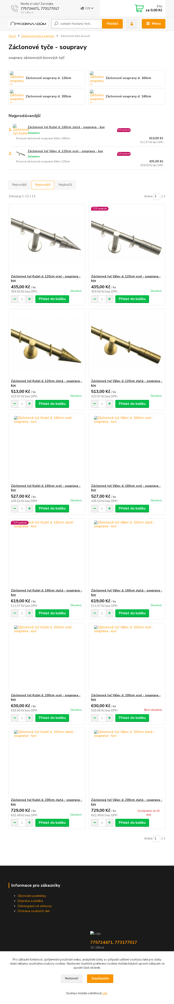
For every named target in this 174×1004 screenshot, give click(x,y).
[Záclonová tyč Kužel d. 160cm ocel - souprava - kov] (47, 449)
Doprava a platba (30, 901)
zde (104, 993)
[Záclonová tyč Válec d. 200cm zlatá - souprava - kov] (127, 763)
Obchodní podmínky (32, 896)
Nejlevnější (43, 185)
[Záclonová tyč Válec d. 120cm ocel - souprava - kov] (127, 239)
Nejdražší (65, 185)
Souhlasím (100, 978)
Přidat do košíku (52, 299)
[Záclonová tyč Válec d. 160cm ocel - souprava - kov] (127, 449)
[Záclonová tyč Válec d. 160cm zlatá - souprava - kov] (127, 553)
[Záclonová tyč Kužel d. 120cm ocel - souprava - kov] (47, 239)
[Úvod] (28, 23)
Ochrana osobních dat (34, 911)
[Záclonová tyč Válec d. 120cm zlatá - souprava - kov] (127, 344)
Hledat (112, 23)
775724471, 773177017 (40, 8)
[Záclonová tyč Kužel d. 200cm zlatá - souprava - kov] (47, 763)
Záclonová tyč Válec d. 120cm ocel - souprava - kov (65, 151)
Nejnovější (19, 185)
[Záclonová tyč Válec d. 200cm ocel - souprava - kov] (127, 658)
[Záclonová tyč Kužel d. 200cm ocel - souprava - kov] (47, 658)
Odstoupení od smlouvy (35, 906)
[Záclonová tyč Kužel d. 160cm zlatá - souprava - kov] (47, 553)
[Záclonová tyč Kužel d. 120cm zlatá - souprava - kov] (47, 344)
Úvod (12, 36)
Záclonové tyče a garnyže (37, 36)
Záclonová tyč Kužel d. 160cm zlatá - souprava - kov (66, 127)
